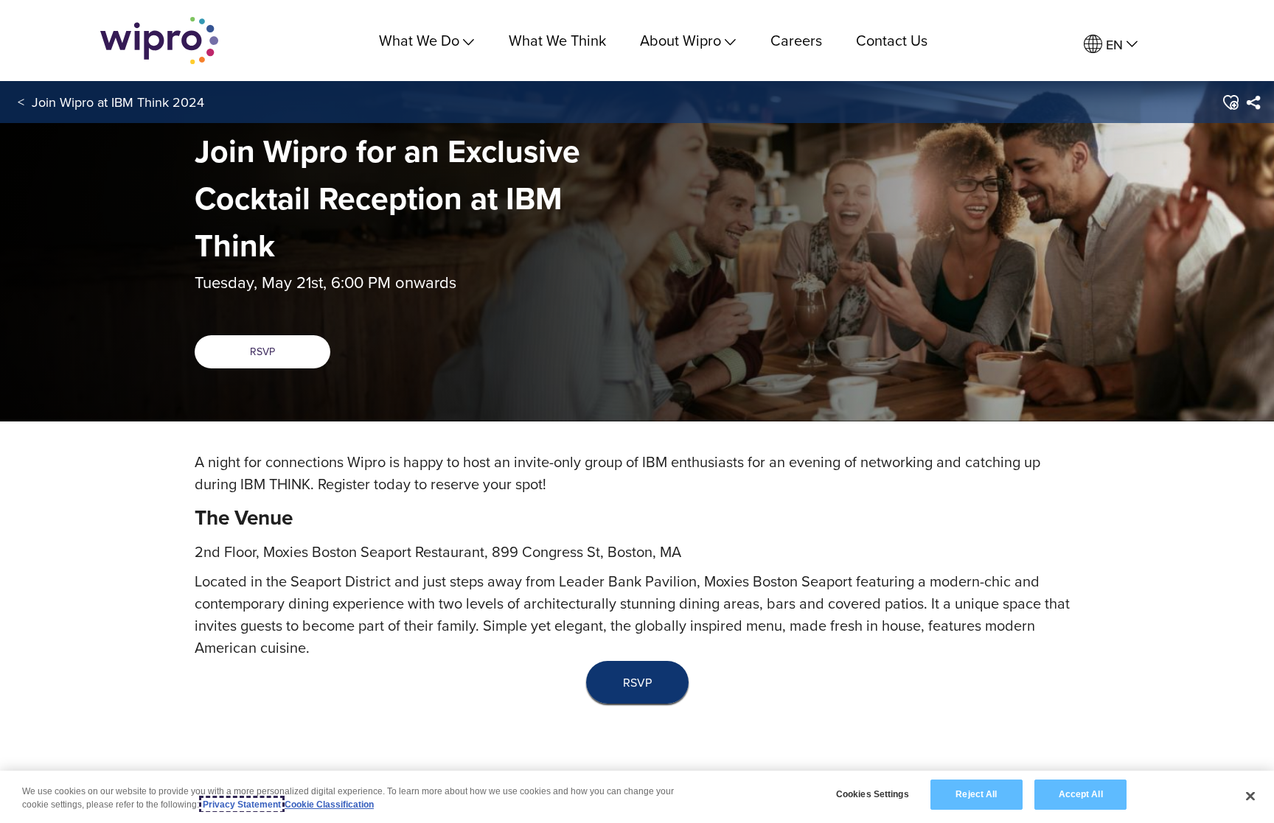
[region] (637, 797)
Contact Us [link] (891, 40)
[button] (1229, 102)
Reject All (976, 794)
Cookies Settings (872, 794)
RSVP (262, 351)
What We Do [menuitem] (419, 40)
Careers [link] (796, 40)
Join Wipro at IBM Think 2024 (118, 102)
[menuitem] (1110, 44)
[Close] (1250, 796)
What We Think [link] (557, 40)
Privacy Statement (242, 804)
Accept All (1081, 794)
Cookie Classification (329, 804)
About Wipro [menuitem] (680, 40)
